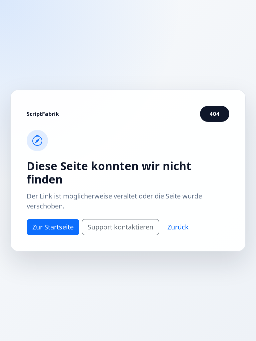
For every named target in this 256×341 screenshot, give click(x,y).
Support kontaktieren (120, 226)
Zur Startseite (53, 226)
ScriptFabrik (43, 114)
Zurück (178, 226)
